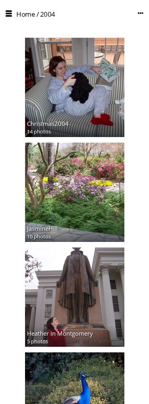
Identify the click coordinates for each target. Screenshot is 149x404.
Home (25, 14)
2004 (47, 14)
